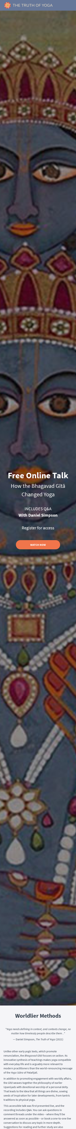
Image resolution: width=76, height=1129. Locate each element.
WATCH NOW (38, 544)
